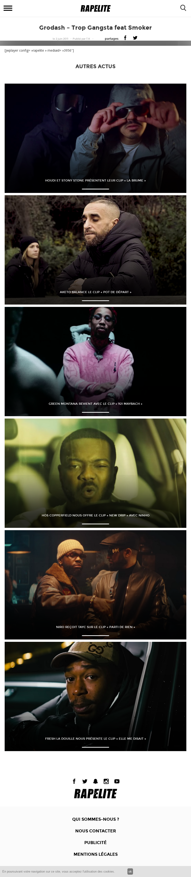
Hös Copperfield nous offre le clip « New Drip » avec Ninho (96, 515)
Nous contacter (95, 831)
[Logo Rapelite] (96, 8)
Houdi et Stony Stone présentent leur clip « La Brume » (95, 180)
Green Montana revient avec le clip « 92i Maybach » (95, 404)
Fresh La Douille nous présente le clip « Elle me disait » (95, 739)
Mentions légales (96, 854)
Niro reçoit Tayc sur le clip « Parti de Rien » (95, 627)
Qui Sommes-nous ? (95, 819)
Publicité (95, 842)
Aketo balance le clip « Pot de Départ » (95, 292)
